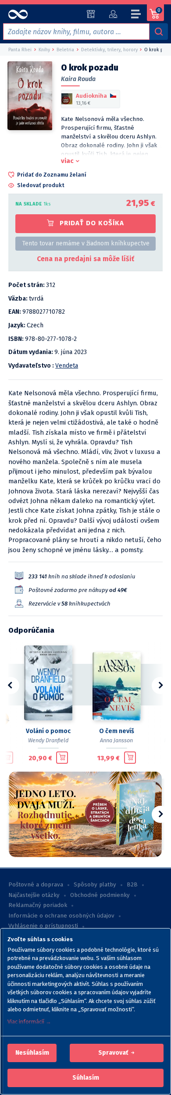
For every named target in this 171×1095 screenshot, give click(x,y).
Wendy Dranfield (48, 740)
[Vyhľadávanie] (159, 31)
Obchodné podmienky (100, 895)
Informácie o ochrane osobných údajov (61, 915)
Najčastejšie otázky (34, 895)
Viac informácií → (29, 1021)
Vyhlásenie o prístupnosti (43, 925)
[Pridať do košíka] (7, 757)
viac (67, 161)
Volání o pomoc (48, 731)
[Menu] (136, 15)
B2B (132, 884)
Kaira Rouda (78, 79)
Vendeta (66, 365)
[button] (32, 1053)
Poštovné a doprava (35, 884)
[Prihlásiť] (112, 14)
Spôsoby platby (95, 884)
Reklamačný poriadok (37, 905)
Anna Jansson (116, 740)
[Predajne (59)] (91, 14)
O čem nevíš (116, 731)
